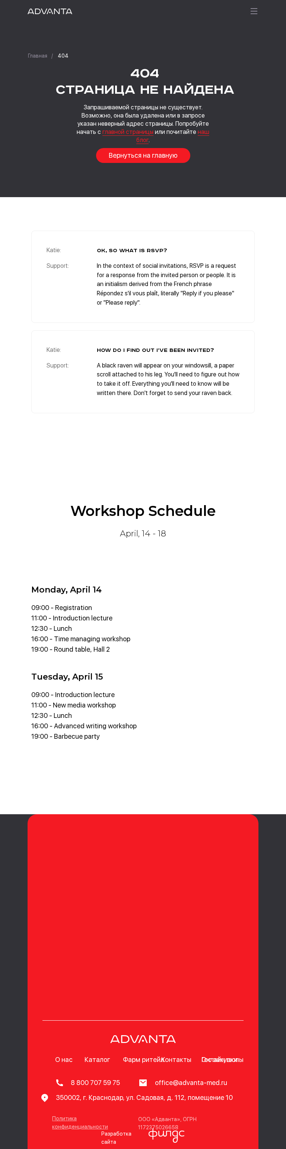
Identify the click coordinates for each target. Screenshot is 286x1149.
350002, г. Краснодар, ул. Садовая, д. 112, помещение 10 (144, 1097)
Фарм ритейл (143, 1059)
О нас (64, 1059)
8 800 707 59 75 (95, 1083)
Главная (37, 56)
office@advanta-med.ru (191, 1083)
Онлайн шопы (222, 1059)
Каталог (97, 1059)
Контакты (176, 1059)
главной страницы (127, 131)
